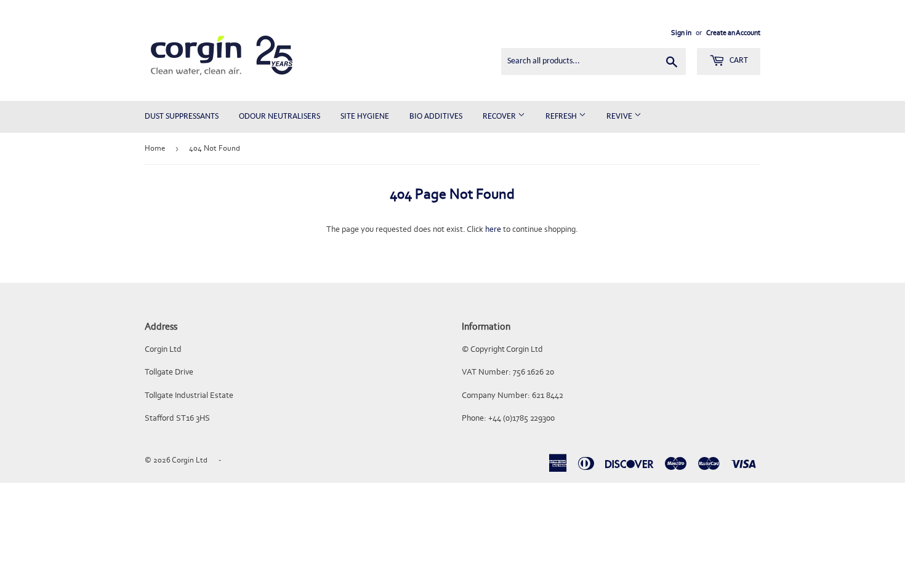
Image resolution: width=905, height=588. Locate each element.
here (493, 229)
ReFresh (562, 116)
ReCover (500, 116)
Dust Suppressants (182, 116)
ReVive (620, 116)
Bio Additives (435, 116)
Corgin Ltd (189, 459)
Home (155, 148)
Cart (738, 60)
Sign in (681, 32)
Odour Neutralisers (279, 116)
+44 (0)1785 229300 (521, 418)
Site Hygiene (364, 116)
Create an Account (733, 32)
